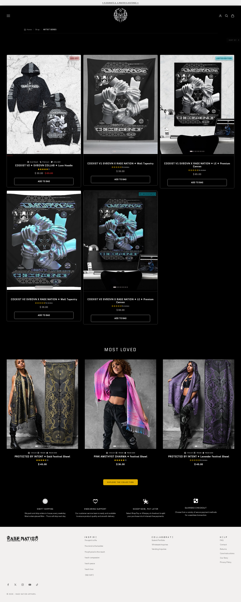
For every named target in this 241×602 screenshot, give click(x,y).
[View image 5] (45, 151)
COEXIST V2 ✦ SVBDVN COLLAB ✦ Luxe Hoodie (44, 165)
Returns (223, 549)
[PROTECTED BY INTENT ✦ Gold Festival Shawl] (42, 404)
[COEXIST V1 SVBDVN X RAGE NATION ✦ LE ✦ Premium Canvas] (197, 104)
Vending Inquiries (159, 549)
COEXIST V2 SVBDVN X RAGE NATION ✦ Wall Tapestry (44, 299)
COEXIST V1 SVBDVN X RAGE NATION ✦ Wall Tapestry (120, 163)
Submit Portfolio (158, 540)
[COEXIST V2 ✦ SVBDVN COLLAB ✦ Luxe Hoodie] (44, 104)
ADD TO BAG (44, 181)
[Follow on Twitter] (15, 584)
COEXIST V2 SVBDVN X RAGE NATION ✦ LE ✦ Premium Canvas (120, 301)
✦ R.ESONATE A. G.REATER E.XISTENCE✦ (120, 3)
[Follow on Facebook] (8, 584)
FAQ (222, 540)
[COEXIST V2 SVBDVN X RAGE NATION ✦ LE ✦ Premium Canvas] (120, 240)
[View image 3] (42, 151)
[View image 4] (43, 151)
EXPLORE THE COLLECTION (120, 482)
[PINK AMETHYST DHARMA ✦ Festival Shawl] (120, 404)
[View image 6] (47, 151)
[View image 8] (50, 151)
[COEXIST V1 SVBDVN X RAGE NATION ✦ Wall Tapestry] (120, 104)
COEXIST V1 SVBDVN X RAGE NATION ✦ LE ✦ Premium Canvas (197, 165)
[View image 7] (49, 151)
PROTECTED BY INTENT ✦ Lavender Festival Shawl (198, 456)
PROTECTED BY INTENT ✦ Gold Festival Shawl (42, 456)
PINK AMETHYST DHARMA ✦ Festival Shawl (120, 456)
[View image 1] (38, 151)
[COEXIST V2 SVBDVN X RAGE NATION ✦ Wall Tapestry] (44, 240)
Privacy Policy (225, 562)
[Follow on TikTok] (37, 584)
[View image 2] (40, 151)
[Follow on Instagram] (22, 584)
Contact (223, 544)
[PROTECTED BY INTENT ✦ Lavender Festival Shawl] (198, 404)
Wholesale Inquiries (160, 544)
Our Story (224, 558)
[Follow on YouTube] (29, 584)
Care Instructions (227, 553)
